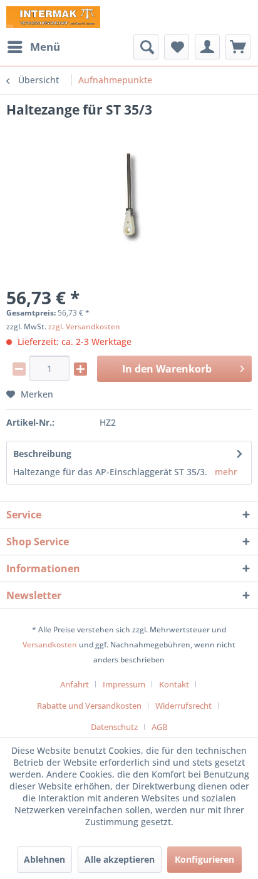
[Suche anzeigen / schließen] (145, 46)
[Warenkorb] (237, 46)
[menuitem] (33, 46)
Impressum (124, 684)
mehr (226, 472)
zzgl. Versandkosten (84, 326)
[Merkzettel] (176, 46)
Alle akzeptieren (120, 859)
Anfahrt (74, 684)
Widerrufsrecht (183, 705)
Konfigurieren (204, 859)
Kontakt (174, 684)
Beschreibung (42, 454)
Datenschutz (114, 726)
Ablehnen (44, 859)
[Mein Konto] (207, 46)
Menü (45, 46)
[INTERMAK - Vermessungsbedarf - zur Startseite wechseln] (53, 17)
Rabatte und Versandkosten (89, 705)
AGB (159, 726)
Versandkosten (50, 644)
